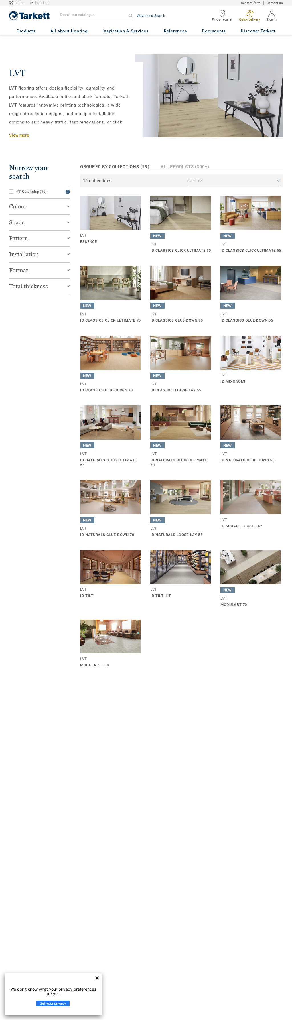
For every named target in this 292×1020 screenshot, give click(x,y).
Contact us (275, 3)
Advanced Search (151, 16)
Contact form (251, 3)
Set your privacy (53, 1003)
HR (47, 3)
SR (39, 3)
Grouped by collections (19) (114, 166)
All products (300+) (185, 166)
